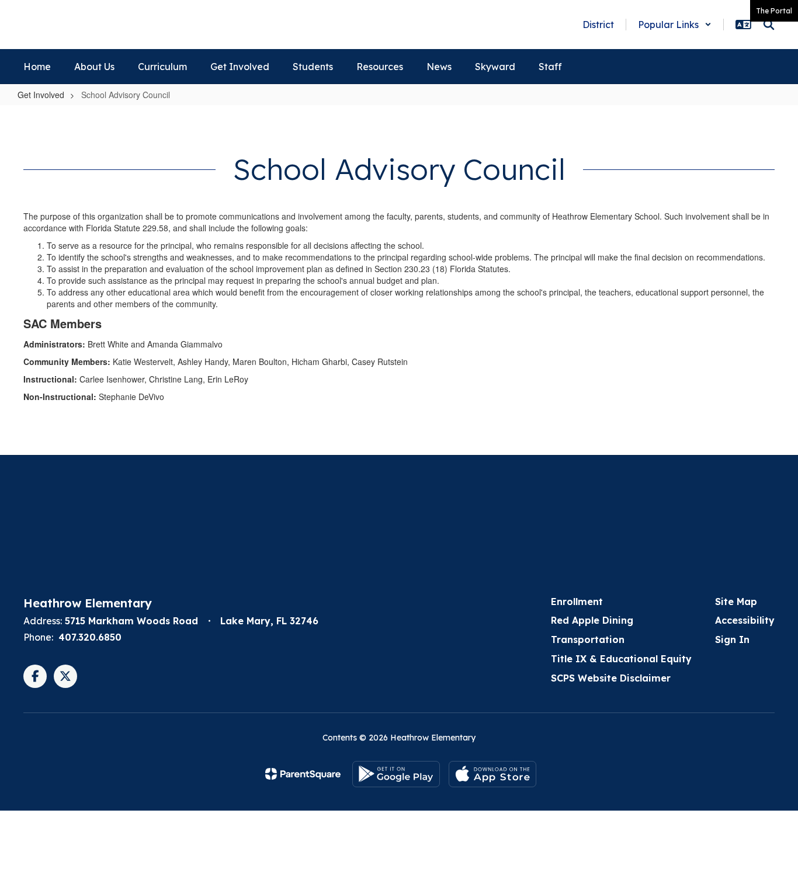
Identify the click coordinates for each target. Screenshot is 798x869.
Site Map (736, 601)
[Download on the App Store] (492, 774)
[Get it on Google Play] (396, 774)
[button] (675, 24)
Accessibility (745, 620)
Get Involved (41, 94)
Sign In (732, 639)
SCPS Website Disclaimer (611, 678)
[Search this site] (769, 24)
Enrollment (577, 601)
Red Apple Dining (592, 620)
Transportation (587, 639)
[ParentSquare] (303, 774)
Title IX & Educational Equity (621, 659)
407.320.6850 (90, 637)
